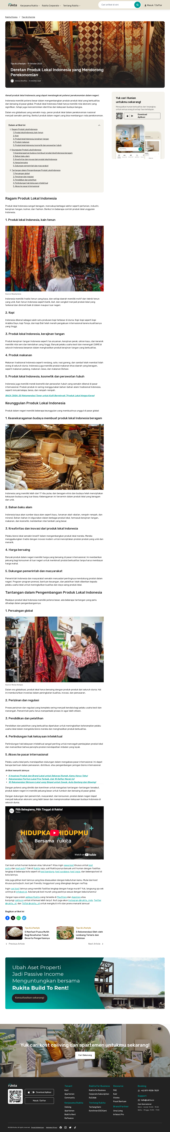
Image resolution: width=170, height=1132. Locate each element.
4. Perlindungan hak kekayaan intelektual (30, 183)
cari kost (15, 888)
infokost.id (21, 892)
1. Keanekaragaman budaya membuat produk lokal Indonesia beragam (43, 153)
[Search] (137, 5)
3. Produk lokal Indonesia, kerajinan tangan (31, 139)
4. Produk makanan (21, 142)
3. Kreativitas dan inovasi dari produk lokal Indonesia (35, 159)
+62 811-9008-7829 (150, 1090)
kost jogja (75, 871)
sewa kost (69, 865)
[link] (142, 116)
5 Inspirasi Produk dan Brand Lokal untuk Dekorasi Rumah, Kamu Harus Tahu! (48, 776)
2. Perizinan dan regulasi (23, 177)
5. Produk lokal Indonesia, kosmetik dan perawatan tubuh (37, 145)
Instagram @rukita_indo (80, 900)
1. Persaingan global (21, 173)
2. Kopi (16, 136)
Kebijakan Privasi (51, 1127)
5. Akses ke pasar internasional (26, 186)
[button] (153, 5)
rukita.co (19, 900)
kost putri (20, 868)
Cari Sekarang (85, 1055)
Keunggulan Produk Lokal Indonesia (26, 150)
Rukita (37, 868)
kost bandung (47, 871)
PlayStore (62, 897)
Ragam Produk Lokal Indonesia (24, 129)
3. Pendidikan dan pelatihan (24, 180)
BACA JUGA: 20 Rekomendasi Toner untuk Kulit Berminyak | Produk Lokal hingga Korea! (49, 395)
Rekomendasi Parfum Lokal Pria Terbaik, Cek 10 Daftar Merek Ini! (41, 779)
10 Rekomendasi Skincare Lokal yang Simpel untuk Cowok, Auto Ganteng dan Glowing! (52, 782)
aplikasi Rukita (33, 897)
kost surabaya (62, 871)
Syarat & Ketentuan (37, 1127)
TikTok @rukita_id (31, 903)
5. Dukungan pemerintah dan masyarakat (30, 166)
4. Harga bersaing (20, 163)
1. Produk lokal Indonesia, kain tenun (28, 132)
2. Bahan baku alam (21, 156)
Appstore (76, 897)
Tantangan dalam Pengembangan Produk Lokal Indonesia (36, 170)
